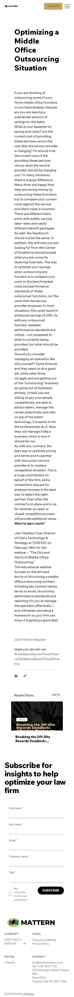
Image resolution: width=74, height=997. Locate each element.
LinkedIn (9, 962)
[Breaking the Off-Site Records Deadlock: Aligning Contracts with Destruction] (37, 716)
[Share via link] (25, 675)
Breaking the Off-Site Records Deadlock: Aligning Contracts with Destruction (34, 739)
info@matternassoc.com (47, 962)
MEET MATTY (13, 939)
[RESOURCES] (24, 943)
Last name (16, 824)
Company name (19, 856)
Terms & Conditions (44, 940)
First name (16, 808)
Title (12, 872)
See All (56, 694)
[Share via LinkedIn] (16, 675)
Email (13, 840)
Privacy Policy (40, 943)
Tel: (34, 966)
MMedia (29, 994)
